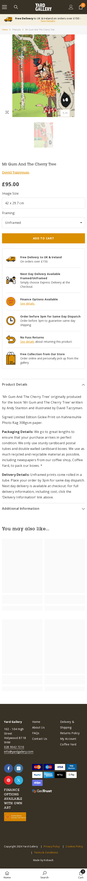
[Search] (16, 7)
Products (16, 29)
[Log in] (71, 7)
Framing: (8, 213)
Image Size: (10, 193)
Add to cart (43, 238)
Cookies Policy (74, 846)
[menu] (4, 7)
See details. (27, 303)
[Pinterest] (8, 780)
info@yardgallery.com (18, 751)
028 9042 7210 (14, 747)
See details (27, 341)
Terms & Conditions (46, 852)
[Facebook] (8, 768)
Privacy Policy (52, 846)
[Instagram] (18, 768)
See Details (48, 21)
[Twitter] (18, 780)
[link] (22, 601)
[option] (43, 75)
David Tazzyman (15, 172)
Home (5, 29)
